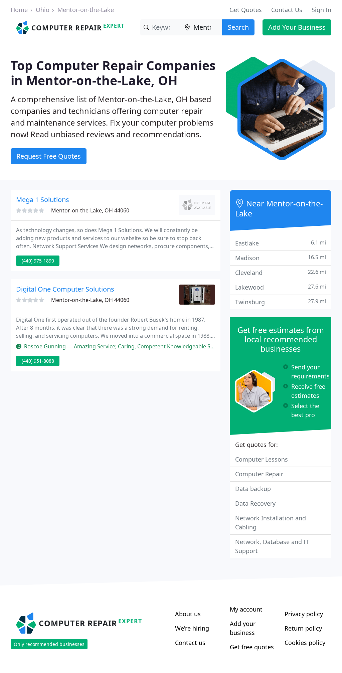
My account (246, 609)
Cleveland (280, 272)
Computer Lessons (261, 459)
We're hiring (192, 628)
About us (188, 614)
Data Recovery (255, 503)
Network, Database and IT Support (272, 546)
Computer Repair (259, 474)
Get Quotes (245, 10)
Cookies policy (305, 643)
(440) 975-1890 (38, 261)
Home (19, 10)
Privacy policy (304, 614)
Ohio (42, 10)
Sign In (321, 10)
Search (238, 27)
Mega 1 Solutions (42, 199)
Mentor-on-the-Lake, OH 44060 (90, 210)
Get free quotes (252, 647)
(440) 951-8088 (38, 361)
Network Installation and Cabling (270, 522)
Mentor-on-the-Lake (85, 10)
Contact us (190, 643)
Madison (280, 258)
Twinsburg (280, 302)
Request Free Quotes (48, 156)
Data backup (253, 489)
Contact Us (286, 10)
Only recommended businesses (49, 644)
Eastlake (280, 243)
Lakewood (280, 287)
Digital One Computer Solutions (65, 289)
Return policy (303, 628)
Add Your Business (297, 27)
